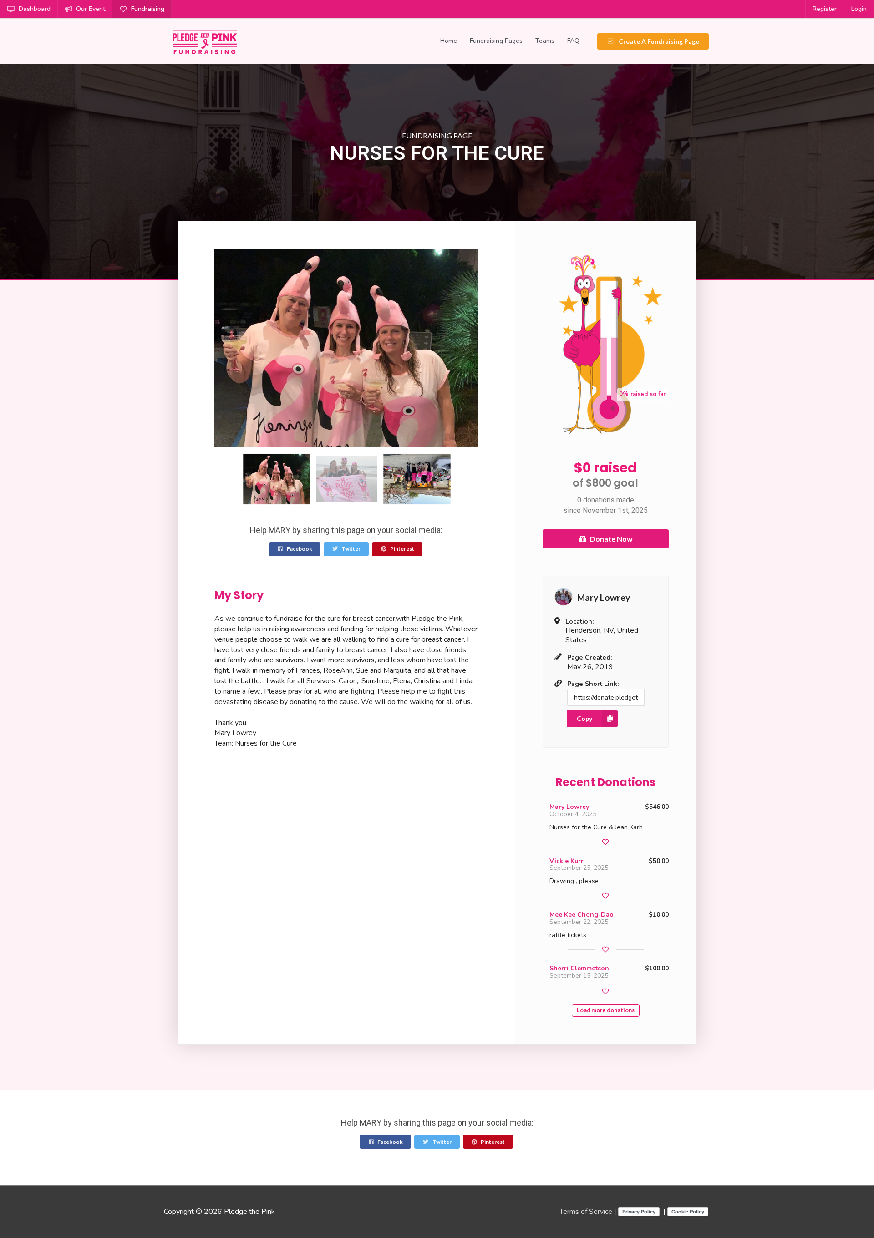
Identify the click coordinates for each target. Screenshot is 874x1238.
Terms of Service (585, 1212)
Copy (584, 718)
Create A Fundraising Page (658, 41)
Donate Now (611, 538)
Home (448, 40)
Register (825, 9)
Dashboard (35, 9)
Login (859, 9)
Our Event (90, 9)
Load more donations (606, 1010)
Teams (544, 40)
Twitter (350, 548)
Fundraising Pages (496, 40)
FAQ (573, 40)
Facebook (299, 548)
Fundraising (147, 9)
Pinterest (401, 548)
